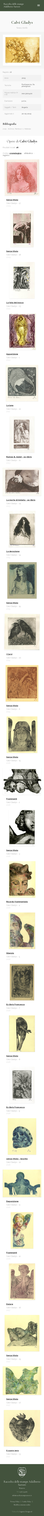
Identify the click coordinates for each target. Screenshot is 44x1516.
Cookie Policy (26, 1502)
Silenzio (10, 953)
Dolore (9, 1304)
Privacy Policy (15, 1502)
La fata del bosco (15, 303)
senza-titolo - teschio (17, 1159)
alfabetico (28, 153)
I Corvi (9, 654)
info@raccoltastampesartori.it (22, 1495)
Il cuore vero (12, 1451)
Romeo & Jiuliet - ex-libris (19, 457)
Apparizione (12, 354)
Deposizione (12, 1201)
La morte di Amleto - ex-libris (20, 500)
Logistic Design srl (26, 1512)
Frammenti (11, 799)
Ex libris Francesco (15, 1005)
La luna (9, 406)
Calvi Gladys (22, 22)
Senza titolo (12, 200)
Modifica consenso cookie (22, 1505)
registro (6, 155)
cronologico (15, 153)
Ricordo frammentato (17, 902)
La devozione (13, 551)
